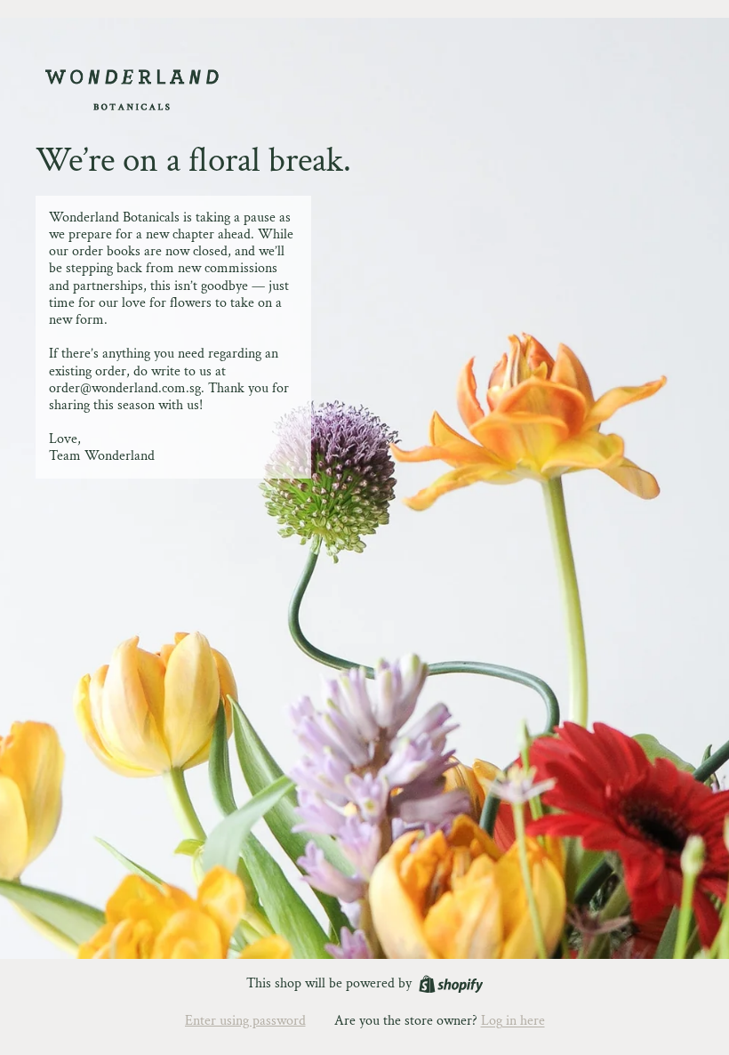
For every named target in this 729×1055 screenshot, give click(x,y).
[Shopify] (451, 984)
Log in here (513, 1020)
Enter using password (245, 1020)
